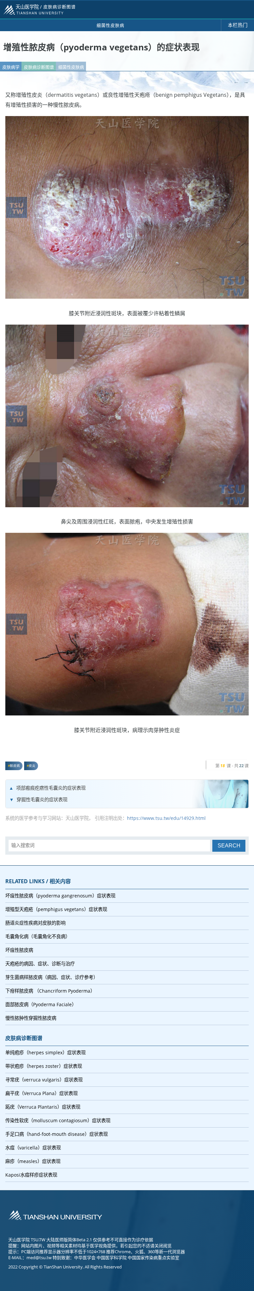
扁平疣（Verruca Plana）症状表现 (41, 1093)
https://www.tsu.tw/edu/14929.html (166, 818)
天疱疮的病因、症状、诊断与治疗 (40, 963)
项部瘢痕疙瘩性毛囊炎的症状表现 (51, 788)
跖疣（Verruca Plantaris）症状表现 (42, 1107)
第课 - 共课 (232, 765)
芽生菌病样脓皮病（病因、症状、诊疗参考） (51, 977)
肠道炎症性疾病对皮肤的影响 (35, 923)
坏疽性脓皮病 (19, 950)
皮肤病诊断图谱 (39, 67)
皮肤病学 (11, 67)
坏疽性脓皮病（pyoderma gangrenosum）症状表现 (60, 895)
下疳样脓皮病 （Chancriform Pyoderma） (50, 991)
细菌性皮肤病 (71, 67)
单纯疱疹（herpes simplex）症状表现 (45, 1052)
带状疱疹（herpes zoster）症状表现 (43, 1066)
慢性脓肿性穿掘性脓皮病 (30, 1018)
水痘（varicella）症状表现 (33, 1147)
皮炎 (32, 766)
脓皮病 (15, 766)
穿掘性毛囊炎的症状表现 (42, 799)
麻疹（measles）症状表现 (33, 1161)
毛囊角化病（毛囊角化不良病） (37, 936)
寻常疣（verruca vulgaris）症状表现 (44, 1079)
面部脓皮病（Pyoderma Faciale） (40, 1004)
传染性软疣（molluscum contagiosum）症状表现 (57, 1120)
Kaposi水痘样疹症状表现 (31, 1175)
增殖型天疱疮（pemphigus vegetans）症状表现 (56, 909)
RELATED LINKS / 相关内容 (38, 881)
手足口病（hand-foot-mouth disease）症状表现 (56, 1134)
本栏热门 (238, 25)
